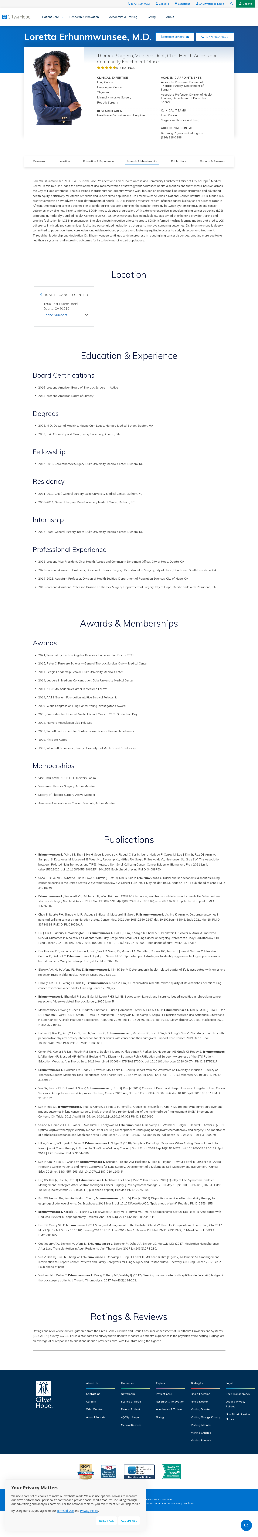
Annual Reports (96, 1417)
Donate (247, 3)
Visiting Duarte (200, 1409)
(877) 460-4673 (140, 3)
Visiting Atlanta (201, 1425)
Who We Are (94, 1409)
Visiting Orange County (205, 1417)
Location (64, 161)
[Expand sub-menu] (61, 17)
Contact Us (93, 1394)
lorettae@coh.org (173, 36)
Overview (39, 161)
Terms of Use (65, 1510)
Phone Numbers (55, 315)
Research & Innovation (84, 17)
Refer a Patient (130, 1409)
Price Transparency (238, 1394)
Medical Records (131, 1425)
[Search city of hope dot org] (231, 4)
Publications (179, 161)
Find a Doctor (199, 1401)
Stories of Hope (131, 1401)
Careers (164, 3)
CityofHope (130, 1417)
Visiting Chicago (201, 1432)
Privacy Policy (89, 1510)
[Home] (44, 1396)
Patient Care (50, 17)
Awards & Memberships (142, 161)
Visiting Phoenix (201, 1440)
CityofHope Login (211, 3)
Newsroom (128, 1394)
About (170, 17)
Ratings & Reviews (212, 161)
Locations (184, 3)
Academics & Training (123, 17)
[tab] (65, 314)
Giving (152, 17)
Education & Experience (98, 161)
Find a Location (200, 1394)
